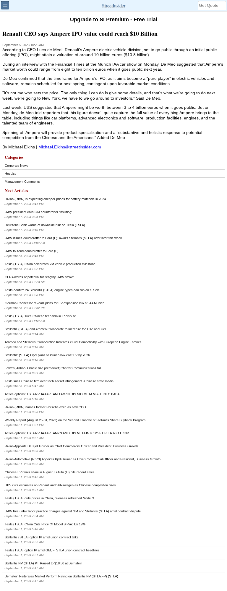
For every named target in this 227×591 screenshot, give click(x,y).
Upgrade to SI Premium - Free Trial (113, 19)
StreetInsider (113, 5)
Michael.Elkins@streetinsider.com (69, 147)
